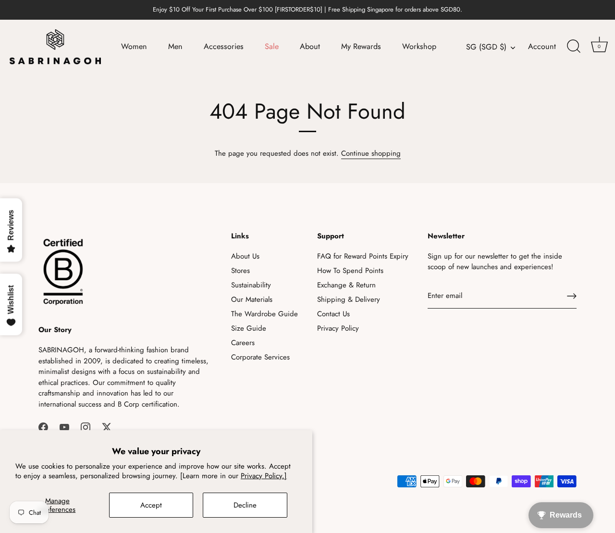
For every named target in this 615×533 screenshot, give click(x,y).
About (310, 46)
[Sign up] (572, 296)
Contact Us (333, 314)
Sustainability (251, 285)
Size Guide (248, 328)
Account (542, 46)
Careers (243, 342)
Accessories (224, 46)
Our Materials (251, 299)
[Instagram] (85, 426)
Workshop (419, 46)
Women (134, 46)
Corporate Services (260, 357)
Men (175, 46)
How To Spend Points (350, 270)
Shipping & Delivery (348, 299)
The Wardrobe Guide (264, 314)
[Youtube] (64, 426)
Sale (272, 46)
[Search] (573, 46)
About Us (245, 256)
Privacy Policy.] (264, 476)
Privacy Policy (338, 328)
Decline (245, 505)
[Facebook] (43, 426)
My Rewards (361, 46)
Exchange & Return (346, 285)
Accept (151, 505)
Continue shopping (371, 153)
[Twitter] (106, 426)
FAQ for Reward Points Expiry (362, 256)
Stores (240, 270)
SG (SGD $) (486, 47)
